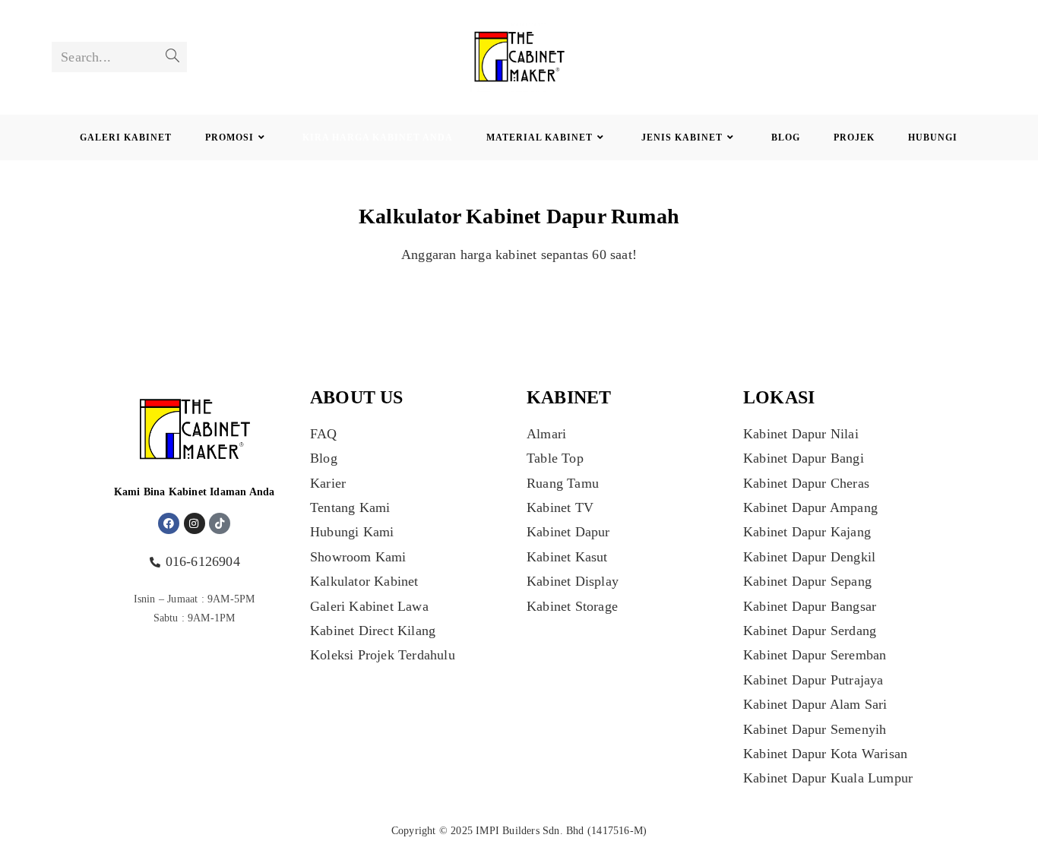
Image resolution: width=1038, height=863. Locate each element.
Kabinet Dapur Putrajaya (813, 680)
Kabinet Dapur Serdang (809, 630)
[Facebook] (168, 523)
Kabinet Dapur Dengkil (809, 556)
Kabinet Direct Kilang (372, 630)
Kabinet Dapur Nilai (801, 433)
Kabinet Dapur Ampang (810, 507)
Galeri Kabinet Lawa (369, 606)
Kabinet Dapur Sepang (807, 581)
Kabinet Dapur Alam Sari (815, 704)
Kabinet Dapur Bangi (803, 458)
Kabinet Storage (572, 606)
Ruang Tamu (563, 483)
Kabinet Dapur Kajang (807, 531)
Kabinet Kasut (567, 556)
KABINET (569, 397)
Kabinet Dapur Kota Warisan (825, 753)
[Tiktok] (219, 523)
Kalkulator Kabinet (364, 581)
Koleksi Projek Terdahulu (382, 654)
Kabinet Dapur (568, 531)
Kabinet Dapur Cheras (806, 483)
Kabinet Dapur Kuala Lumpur (828, 778)
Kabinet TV (560, 507)
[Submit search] (172, 57)
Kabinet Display (573, 581)
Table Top (555, 458)
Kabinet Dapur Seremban (814, 654)
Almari (546, 433)
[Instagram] (194, 523)
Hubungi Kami (352, 531)
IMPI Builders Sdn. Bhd (530, 830)
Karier (328, 483)
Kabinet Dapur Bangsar (809, 606)
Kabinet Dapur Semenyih (814, 729)
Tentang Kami (350, 507)
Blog (323, 458)
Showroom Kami (358, 556)
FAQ (323, 433)
